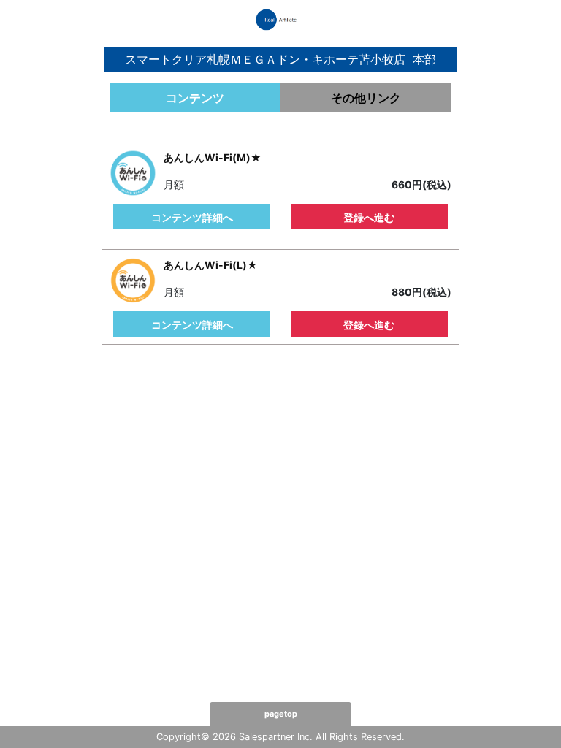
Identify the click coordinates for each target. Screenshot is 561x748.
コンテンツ (195, 98)
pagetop (280, 714)
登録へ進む (368, 217)
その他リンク (366, 98)
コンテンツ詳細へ (192, 217)
